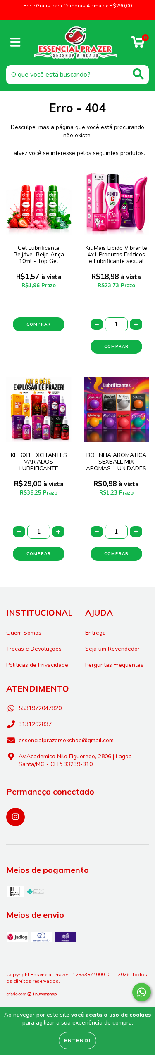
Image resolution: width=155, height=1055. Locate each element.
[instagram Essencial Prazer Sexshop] (15, 817)
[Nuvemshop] (32, 995)
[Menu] (15, 42)
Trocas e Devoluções (34, 649)
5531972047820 (40, 708)
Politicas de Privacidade (37, 665)
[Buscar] (138, 74)
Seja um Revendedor (112, 649)
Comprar (38, 324)
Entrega (95, 633)
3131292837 (35, 724)
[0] (138, 45)
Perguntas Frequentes (114, 665)
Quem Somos (23, 633)
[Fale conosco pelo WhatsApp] (141, 992)
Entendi (77, 1040)
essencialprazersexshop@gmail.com (66, 740)
